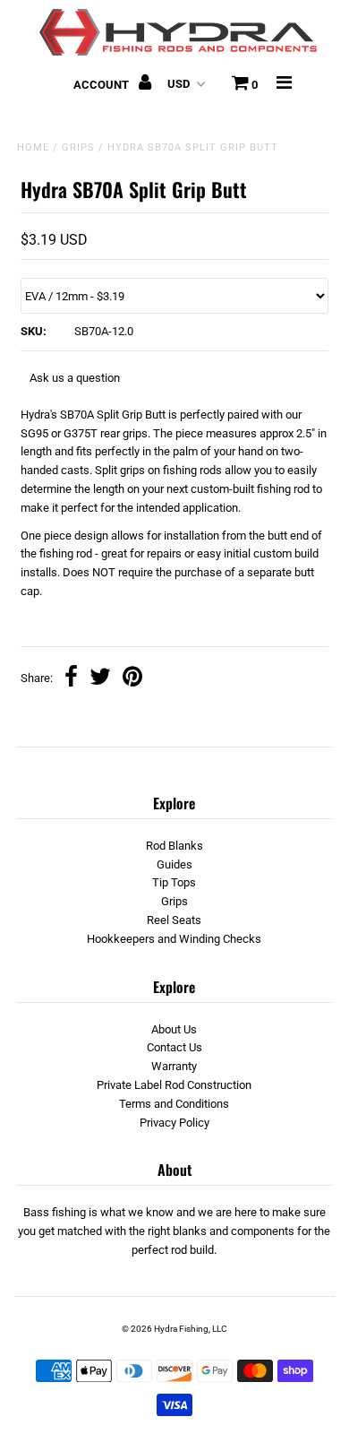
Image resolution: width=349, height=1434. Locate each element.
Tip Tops (174, 882)
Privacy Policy (174, 1122)
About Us (174, 1029)
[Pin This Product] (132, 679)
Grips (78, 147)
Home (33, 147)
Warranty (174, 1066)
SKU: (34, 331)
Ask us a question (75, 377)
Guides (174, 864)
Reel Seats (174, 920)
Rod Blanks (174, 845)
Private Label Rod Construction (174, 1085)
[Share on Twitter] (100, 679)
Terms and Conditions (174, 1103)
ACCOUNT (102, 84)
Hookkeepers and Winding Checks (174, 939)
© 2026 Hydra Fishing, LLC (174, 1329)
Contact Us (174, 1047)
